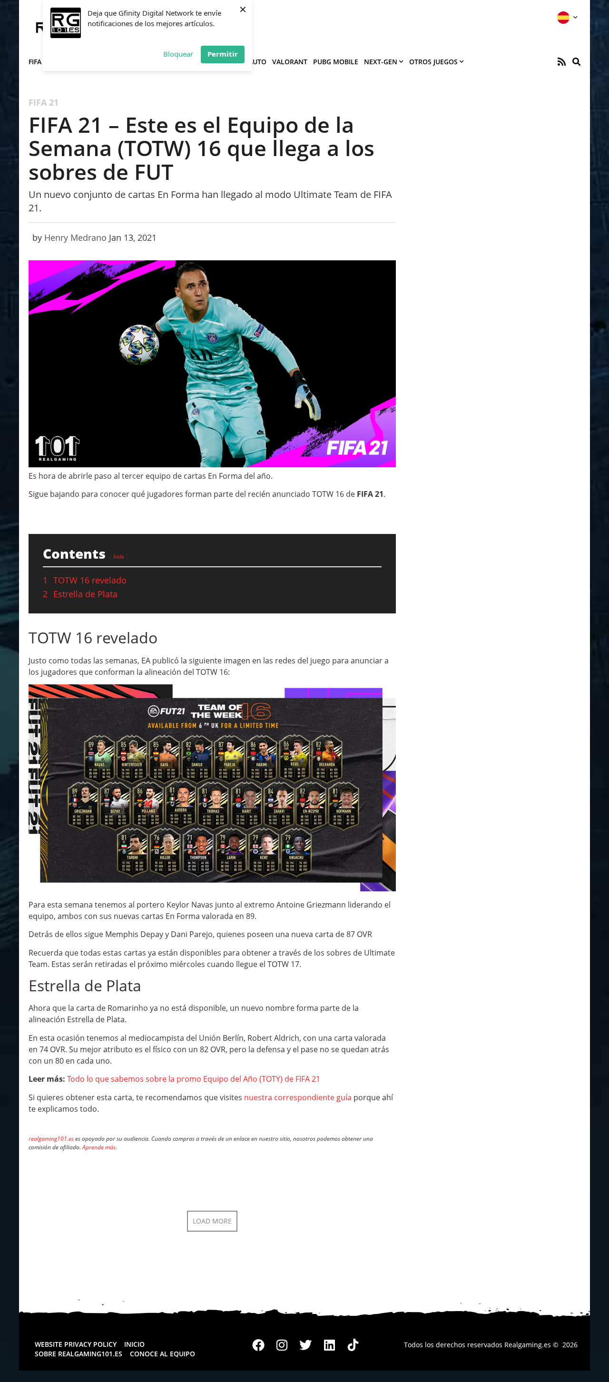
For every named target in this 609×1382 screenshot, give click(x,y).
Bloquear (178, 54)
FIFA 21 (44, 102)
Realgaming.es (527, 1344)
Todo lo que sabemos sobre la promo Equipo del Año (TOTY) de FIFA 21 (193, 1079)
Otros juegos (433, 61)
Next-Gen (380, 61)
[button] (576, 61)
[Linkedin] (329, 1345)
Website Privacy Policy (76, 1344)
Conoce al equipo (162, 1353)
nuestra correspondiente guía (298, 1097)
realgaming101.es (51, 1139)
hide (118, 557)
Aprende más (99, 1147)
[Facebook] (259, 1345)
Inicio (134, 1344)
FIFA (35, 61)
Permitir (222, 54)
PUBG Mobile (335, 61)
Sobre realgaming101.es (78, 1353)
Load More (212, 1220)
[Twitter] (306, 1345)
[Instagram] (282, 1345)
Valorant (289, 61)
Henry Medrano (75, 237)
